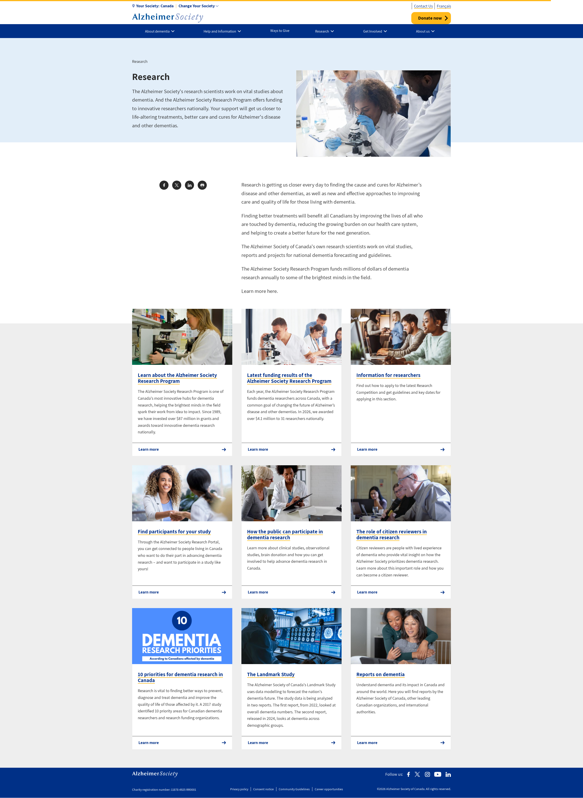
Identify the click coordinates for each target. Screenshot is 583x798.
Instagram (427, 774)
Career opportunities (329, 789)
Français (444, 6)
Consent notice (263, 789)
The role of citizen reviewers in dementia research (391, 534)
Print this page (202, 185)
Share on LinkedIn (189, 185)
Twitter (417, 774)
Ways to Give (279, 30)
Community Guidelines (294, 789)
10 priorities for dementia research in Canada (180, 677)
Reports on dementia (380, 674)
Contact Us (423, 6)
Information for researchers (388, 375)
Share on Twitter (176, 185)
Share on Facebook (164, 185)
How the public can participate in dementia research (285, 534)
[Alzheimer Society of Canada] (167, 18)
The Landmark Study (271, 674)
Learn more (148, 449)
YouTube (437, 774)
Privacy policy (239, 789)
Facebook (408, 774)
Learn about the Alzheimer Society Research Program (177, 378)
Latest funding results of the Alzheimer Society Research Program (289, 378)
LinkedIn (448, 774)
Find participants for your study (174, 531)
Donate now (430, 18)
